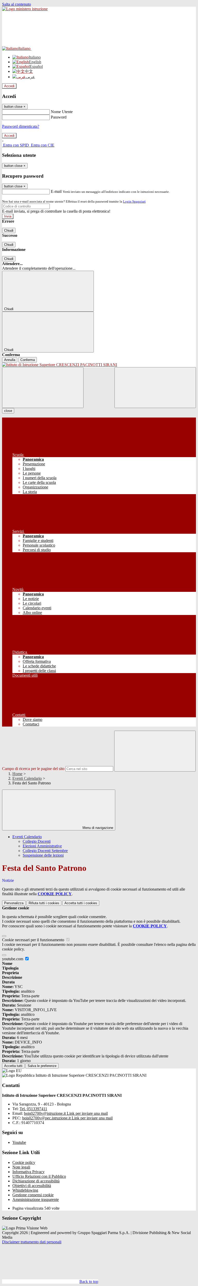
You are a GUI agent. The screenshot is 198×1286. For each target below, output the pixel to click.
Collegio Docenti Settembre (45, 850)
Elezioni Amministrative (42, 846)
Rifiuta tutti (44, 903)
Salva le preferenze (42, 1066)
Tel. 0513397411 (33, 1109)
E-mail (56, 191)
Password (59, 117)
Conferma (27, 360)
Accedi (9, 86)
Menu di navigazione (97, 828)
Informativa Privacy (28, 1172)
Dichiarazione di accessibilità (36, 1181)
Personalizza (13, 903)
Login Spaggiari (134, 201)
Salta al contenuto (16, 4)
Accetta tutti (80, 903)
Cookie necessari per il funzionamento (33, 940)
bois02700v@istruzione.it (66, 1113)
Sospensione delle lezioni (43, 855)
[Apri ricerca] (155, 387)
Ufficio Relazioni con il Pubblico (39, 1176)
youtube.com (13, 959)
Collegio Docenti (37, 841)
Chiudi (8, 230)
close (8, 411)
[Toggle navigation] (43, 387)
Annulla (9, 360)
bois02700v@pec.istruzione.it (67, 1118)
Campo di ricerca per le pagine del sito (33, 768)
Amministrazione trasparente (35, 1199)
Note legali (21, 1167)
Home (17, 774)
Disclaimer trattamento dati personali (31, 1242)
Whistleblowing (25, 1190)
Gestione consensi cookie (33, 1195)
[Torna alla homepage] (99, 365)
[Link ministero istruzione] (25, 9)
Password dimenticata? (20, 126)
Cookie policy (23, 1162)
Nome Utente (62, 112)
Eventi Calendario (27, 778)
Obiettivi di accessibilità (31, 1185)
